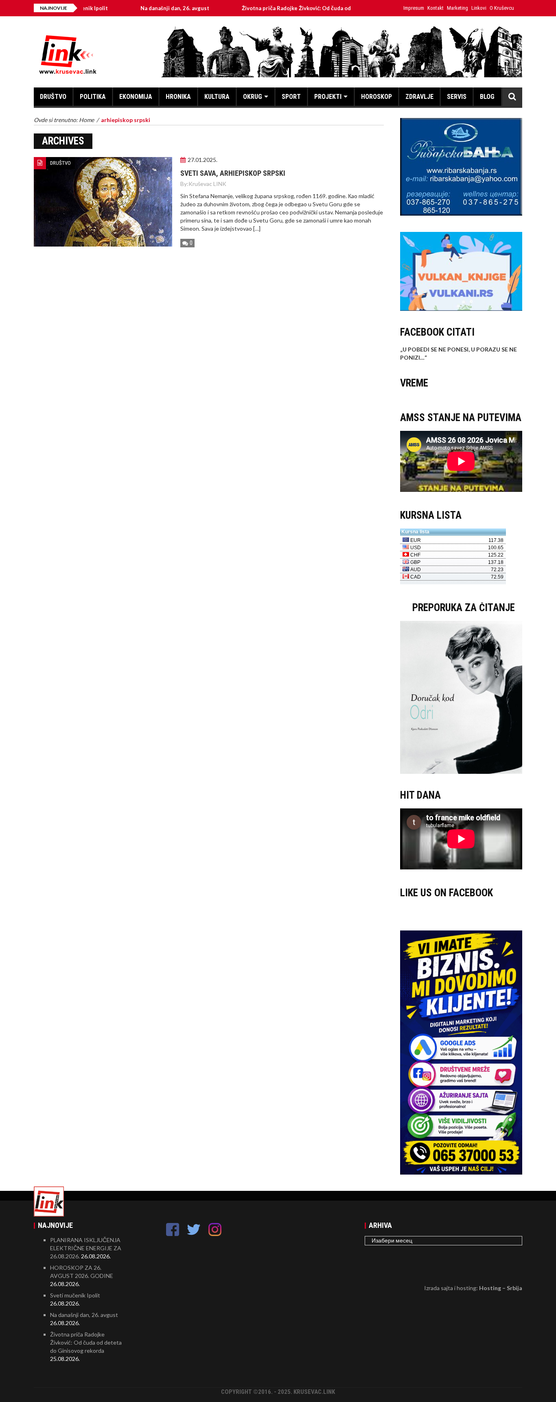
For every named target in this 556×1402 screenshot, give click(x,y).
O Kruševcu (502, 8)
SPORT (291, 96)
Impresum (413, 8)
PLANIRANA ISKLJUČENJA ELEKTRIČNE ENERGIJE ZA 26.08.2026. (85, 1248)
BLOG (487, 96)
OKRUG (252, 96)
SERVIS (456, 96)
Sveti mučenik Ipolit (75, 1295)
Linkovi (478, 8)
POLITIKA (93, 96)
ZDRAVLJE (419, 96)
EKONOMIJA (135, 96)
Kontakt (435, 8)
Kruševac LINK (207, 183)
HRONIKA (178, 96)
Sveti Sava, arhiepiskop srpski (232, 173)
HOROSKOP (376, 96)
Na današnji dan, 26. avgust (144, 8)
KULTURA (217, 96)
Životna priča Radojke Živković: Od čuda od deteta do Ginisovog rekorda (303, 8)
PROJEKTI (327, 96)
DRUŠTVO (53, 96)
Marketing (457, 8)
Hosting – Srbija (500, 1287)
